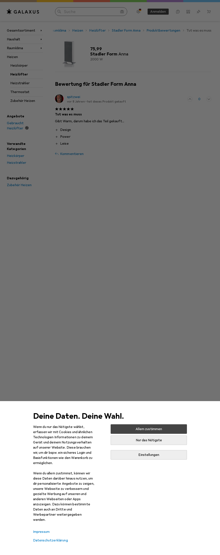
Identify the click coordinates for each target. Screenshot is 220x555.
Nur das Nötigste (149, 440)
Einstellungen (148, 455)
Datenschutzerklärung (50, 540)
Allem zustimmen (149, 429)
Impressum (41, 532)
